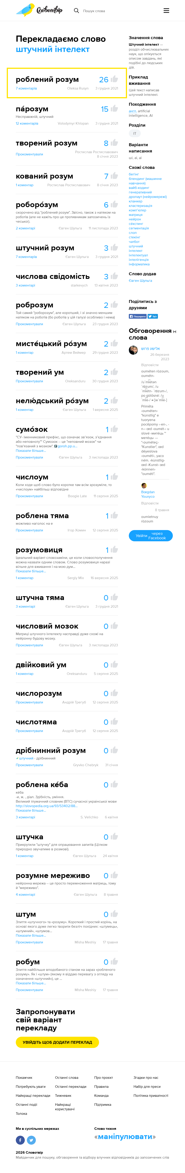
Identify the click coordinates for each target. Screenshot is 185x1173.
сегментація (139, 228)
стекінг (134, 237)
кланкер (135, 201)
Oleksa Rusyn (78, 88)
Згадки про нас (146, 1077)
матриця (136, 215)
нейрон (135, 219)
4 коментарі (25, 894)
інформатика (139, 264)
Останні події (26, 1104)
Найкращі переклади (33, 1095)
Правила (101, 1086)
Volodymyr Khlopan (73, 123)
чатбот (134, 242)
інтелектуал (138, 255)
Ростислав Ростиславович (96, 152)
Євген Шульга (140, 280)
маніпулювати (125, 1137)
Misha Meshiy (85, 942)
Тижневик (63, 1095)
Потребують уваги (31, 1086)
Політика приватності (151, 1095)
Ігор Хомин (77, 530)
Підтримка (102, 1104)
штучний (136, 246)
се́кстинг (136, 224)
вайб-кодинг (139, 188)
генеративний (140, 192)
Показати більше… (31, 450)
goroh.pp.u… (67, 446)
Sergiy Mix (75, 578)
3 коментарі (25, 285)
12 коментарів (27, 123)
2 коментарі (25, 228)
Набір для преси (147, 1086)
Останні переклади (70, 1086)
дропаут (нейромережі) (148, 197)
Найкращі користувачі (65, 1106)
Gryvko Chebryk (85, 765)
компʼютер (137, 210)
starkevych (79, 285)
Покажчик (24, 1077)
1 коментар (24, 185)
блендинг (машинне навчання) (145, 181)
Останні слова (66, 1077)
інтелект (135, 250)
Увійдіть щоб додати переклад (57, 1043)
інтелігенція (139, 259)
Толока (21, 1113)
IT (134, 133)
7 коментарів (26, 88)
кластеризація (140, 206)
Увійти (151, 535)
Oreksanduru (75, 381)
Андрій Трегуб (74, 702)
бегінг (134, 174)
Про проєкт (103, 1077)
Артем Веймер (74, 352)
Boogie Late (77, 496)
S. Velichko (89, 817)
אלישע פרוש (150, 349)
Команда (101, 1095)
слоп (133, 233)
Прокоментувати (29, 154)
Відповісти (150, 365)
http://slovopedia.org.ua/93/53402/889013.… (47, 806)
